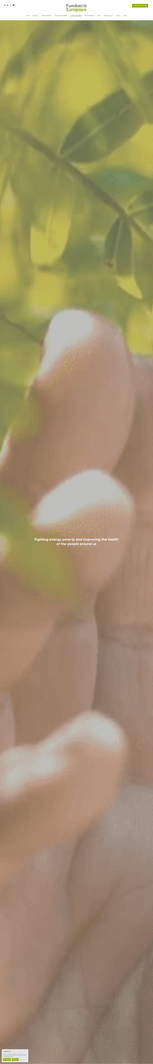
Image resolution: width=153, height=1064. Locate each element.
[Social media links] (4, 5)
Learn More (10, 1056)
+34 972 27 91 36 (140, 5)
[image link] (76, 8)
